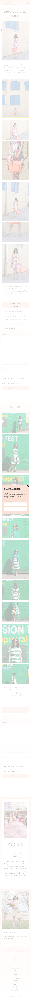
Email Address (7, 501)
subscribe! (15, 509)
